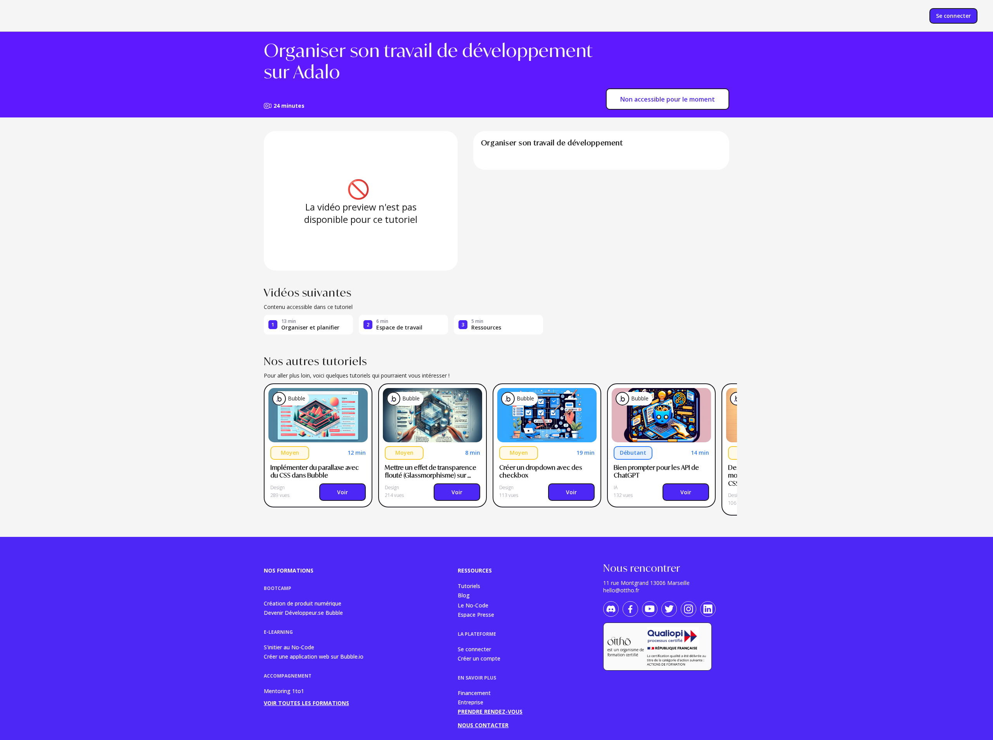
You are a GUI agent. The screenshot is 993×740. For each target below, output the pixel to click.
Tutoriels (469, 585)
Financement (474, 692)
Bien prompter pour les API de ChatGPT (657, 472)
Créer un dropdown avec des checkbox (541, 472)
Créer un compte (479, 658)
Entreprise (470, 702)
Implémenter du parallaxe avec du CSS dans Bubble (315, 472)
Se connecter (474, 648)
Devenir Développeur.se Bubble (303, 612)
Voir (342, 492)
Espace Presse (476, 614)
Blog (464, 595)
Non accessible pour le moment (667, 99)
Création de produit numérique (302, 603)
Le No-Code (473, 605)
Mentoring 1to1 (284, 691)
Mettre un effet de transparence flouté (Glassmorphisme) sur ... (431, 472)
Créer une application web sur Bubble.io (313, 656)
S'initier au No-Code (289, 646)
